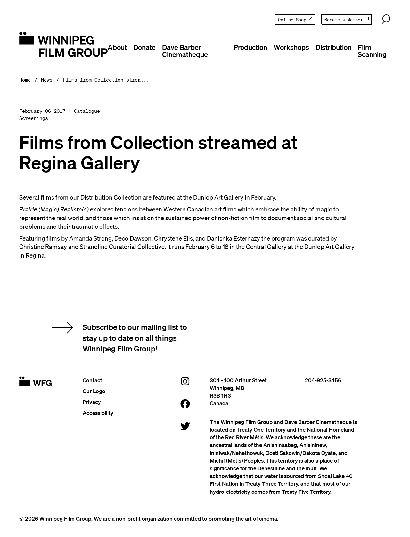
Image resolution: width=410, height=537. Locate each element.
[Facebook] (185, 403)
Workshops (291, 47)
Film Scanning (372, 51)
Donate (144, 47)
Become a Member (343, 19)
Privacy (92, 402)
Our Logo (94, 391)
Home (25, 80)
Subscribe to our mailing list (131, 327)
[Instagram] (185, 380)
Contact (92, 380)
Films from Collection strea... (106, 80)
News (47, 80)
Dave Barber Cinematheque (185, 51)
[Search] (386, 19)
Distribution (333, 47)
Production (250, 47)
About (117, 47)
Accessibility (98, 412)
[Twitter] (185, 425)
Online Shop (292, 19)
